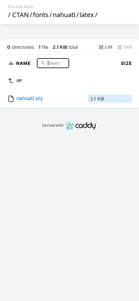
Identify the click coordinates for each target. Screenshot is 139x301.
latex (87, 14)
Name (24, 63)
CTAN (20, 14)
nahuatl (64, 14)
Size (126, 63)
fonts (40, 14)
